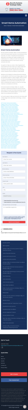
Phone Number (6, 175)
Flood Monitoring (6, 276)
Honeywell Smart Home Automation (10, 124)
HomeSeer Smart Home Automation (10, 123)
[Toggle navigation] (26, 15)
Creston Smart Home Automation (9, 110)
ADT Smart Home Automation (8, 103)
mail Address (6, 169)
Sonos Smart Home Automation (9, 145)
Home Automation (7, 279)
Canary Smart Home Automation (9, 108)
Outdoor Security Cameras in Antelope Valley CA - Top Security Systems (14, 296)
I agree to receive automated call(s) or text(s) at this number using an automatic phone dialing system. (14, 217)
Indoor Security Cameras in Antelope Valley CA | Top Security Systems (13, 288)
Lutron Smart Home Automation (9, 134)
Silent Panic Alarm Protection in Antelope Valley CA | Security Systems (14, 319)
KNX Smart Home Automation (8, 129)
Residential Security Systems (9, 306)
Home (5, 25)
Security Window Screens (8, 315)
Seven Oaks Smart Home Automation (10, 141)
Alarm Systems (6, 245)
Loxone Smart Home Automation (9, 133)
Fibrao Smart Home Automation (9, 120)
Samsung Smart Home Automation (10, 139)
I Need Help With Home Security (11, 200)
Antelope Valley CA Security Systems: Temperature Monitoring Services (11, 326)
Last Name (5, 163)
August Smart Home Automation (9, 104)
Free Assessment (14, 380)
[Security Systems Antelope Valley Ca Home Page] (14, 4)
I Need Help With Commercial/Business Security (14, 202)
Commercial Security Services (9, 256)
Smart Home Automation (8, 322)
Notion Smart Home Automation (9, 136)
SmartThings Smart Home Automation (11, 143)
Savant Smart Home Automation (9, 140)
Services (10, 25)
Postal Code (5, 181)
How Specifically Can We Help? (10, 204)
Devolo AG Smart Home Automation (10, 113)
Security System (6, 242)
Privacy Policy (4, 367)
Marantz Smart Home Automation (9, 135)
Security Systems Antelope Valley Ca (15, 405)
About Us (3, 358)
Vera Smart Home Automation (9, 146)
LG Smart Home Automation (8, 132)
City (3, 187)
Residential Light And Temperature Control (12, 303)
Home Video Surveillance (8, 285)
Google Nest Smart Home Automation (10, 121)
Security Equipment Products (9, 312)
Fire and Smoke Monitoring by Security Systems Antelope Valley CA (13, 272)
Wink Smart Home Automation (9, 148)
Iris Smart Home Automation (8, 128)
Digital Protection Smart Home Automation (12, 114)
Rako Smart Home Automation (9, 138)
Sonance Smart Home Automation (10, 144)
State (4, 193)
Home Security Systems (8, 282)
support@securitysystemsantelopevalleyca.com (13, 232)
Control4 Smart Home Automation (10, 109)
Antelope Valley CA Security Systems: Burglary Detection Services (13, 249)
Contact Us (3, 365)
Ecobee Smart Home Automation (9, 115)
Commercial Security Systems (9, 259)
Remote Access (6, 300)
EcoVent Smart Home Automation (9, 116)
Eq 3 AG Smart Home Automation (9, 118)
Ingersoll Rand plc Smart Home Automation (12, 125)
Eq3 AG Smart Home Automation (9, 119)
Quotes (2, 361)
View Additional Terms (16, 218)
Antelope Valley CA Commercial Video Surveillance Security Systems (14, 263)
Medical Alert (6, 292)
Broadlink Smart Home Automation (10, 105)
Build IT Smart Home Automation (9, 107)
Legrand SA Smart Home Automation (10, 130)
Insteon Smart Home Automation (9, 126)
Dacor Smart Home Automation (9, 111)
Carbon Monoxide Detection (9, 253)
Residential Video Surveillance (9, 309)
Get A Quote (14, 374)
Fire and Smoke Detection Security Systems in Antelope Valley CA (13, 267)
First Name (5, 156)
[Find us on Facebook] (2, 347)
